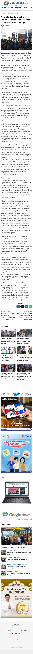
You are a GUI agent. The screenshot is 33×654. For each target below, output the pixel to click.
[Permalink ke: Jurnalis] (2, 26)
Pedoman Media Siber (8, 628)
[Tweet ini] (22, 306)
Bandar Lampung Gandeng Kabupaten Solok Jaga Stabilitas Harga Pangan (7, 358)
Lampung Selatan (5, 546)
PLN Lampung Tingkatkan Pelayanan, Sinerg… (19, 574)
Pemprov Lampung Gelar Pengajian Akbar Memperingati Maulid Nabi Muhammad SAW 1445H (8, 315)
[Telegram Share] (26, 306)
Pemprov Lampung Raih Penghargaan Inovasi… (19, 553)
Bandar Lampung (11, 564)
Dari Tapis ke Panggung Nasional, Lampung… (17, 560)
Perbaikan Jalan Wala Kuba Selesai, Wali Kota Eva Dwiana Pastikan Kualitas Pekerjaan (24, 341)
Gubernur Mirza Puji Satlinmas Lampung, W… (16, 567)
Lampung (9, 550)
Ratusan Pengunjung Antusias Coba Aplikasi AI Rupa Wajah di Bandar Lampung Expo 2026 (8, 375)
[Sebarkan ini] (18, 306)
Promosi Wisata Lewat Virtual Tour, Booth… (14, 547)
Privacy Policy (24, 628)
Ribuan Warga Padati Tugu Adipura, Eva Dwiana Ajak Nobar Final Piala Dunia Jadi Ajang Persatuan (24, 376)
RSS (17, 640)
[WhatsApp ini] (30, 306)
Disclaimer (24, 630)
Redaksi (8, 630)
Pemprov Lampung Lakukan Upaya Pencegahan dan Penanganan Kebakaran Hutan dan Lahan (24, 315)
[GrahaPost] (16, 3)
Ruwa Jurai (10, 571)
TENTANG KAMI (16, 633)
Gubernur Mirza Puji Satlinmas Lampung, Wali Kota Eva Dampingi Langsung (8, 341)
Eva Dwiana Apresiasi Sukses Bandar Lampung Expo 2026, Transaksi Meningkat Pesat (24, 358)
